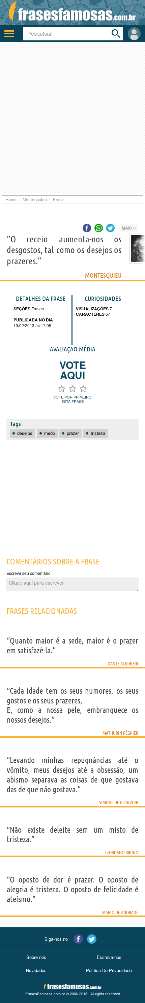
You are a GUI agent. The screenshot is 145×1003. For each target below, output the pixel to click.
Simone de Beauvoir (118, 802)
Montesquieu (103, 275)
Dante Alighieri (123, 663)
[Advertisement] (72, 117)
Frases (37, 308)
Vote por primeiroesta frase (72, 399)
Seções (21, 309)
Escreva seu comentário (28, 573)
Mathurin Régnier (120, 733)
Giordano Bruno (121, 852)
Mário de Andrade (120, 912)
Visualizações (92, 309)
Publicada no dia (33, 320)
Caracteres (90, 314)
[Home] (72, 12)
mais (129, 227)
